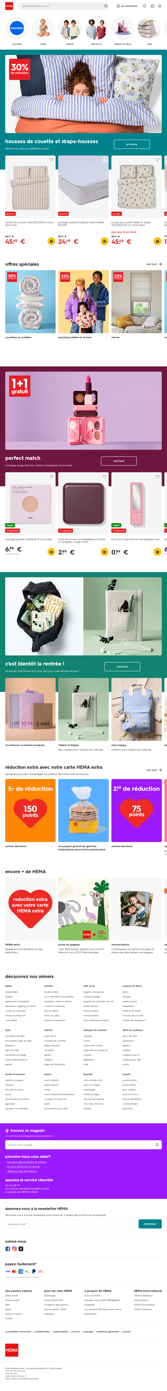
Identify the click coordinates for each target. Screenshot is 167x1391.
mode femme (91, 1006)
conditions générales (107, 1331)
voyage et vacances (55, 1099)
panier (8, 1064)
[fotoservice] (136, 916)
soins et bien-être (93, 1080)
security (75, 1331)
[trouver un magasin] (157, 1145)
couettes (49, 1050)
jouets (126, 1064)
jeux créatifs (129, 1089)
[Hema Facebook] (8, 1249)
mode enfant (51, 992)
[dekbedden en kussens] (30, 305)
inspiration (49, 1314)
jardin (47, 1103)
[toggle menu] (160, 6)
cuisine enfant (130, 1103)
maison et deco (13, 1314)
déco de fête (130, 1036)
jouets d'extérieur (132, 1099)
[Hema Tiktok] (21, 1249)
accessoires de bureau (17, 1099)
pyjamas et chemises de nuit (99, 1001)
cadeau (127, 1050)
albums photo (51, 1085)
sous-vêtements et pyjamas (59, 996)
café (86, 1064)
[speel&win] (83, 916)
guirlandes (128, 1040)
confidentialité (42, 1331)
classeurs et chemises (16, 1108)
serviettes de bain (15, 1036)
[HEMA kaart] (30, 916)
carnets (9, 1085)
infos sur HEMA (92, 1295)
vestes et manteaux (55, 1020)
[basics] (30, 714)
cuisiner (88, 1055)
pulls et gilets (51, 1010)
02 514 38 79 (12, 1185)
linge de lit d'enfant (54, 1064)
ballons (126, 1045)
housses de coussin (133, 1015)
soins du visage (92, 1085)
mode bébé (11, 992)
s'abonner (150, 1223)
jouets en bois (130, 1094)
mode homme (91, 1015)
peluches (127, 1108)
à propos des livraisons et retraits (26, 1162)
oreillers (48, 1059)
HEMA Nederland (143, 1295)
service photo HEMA (55, 1309)
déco (125, 992)
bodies (9, 996)
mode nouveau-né (15, 1015)
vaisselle (88, 1036)
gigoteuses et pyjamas (17, 1001)
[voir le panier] (152, 6)
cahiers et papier (14, 1080)
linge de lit (50, 1036)
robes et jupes (52, 1015)
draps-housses (52, 1045)
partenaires (90, 1314)
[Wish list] (145, 6)
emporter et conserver (96, 1050)
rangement (128, 1006)
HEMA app (49, 1295)
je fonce (83, 110)
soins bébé (11, 1020)
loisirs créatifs (51, 1080)
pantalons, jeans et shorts (57, 1001)
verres (87, 1040)
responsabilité (60, 1331)
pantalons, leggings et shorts (20, 1006)
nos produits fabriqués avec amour (103, 1309)
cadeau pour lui (131, 1055)
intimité (87, 1108)
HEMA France (141, 1300)
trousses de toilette (94, 1099)
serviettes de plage (15, 1055)
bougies (127, 996)
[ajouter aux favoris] (51, 160)
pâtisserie (89, 1059)
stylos (8, 1094)
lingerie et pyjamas (94, 992)
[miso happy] (136, 714)
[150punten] (30, 817)
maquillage (89, 1089)
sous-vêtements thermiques (59, 1094)
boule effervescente (16, 1059)
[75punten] (136, 817)
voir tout (83, 426)
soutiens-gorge (92, 996)
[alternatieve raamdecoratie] (136, 305)
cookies (126, 1331)
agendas (10, 1103)
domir (8, 1309)
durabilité (89, 1304)
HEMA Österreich (143, 1309)
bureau (9, 1318)
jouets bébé (129, 1085)
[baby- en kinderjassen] (83, 305)
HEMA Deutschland (144, 1304)
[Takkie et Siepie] (83, 714)
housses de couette (55, 1040)
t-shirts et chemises (15, 1010)
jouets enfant (130, 1080)
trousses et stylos (14, 1089)
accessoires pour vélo (56, 1108)
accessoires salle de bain (18, 1040)
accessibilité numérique (18, 1331)
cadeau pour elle (132, 1059)
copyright (88, 1331)
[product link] (30, 187)
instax (47, 1089)
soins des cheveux (93, 1103)
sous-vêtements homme (96, 1020)
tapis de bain (12, 1050)
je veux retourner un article (23, 1166)
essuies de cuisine (93, 1045)
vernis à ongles (92, 1094)
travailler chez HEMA (95, 1300)
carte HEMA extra (53, 1300)
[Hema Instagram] (14, 1249)
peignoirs (10, 1045)
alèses (47, 1055)
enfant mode (12, 1300)
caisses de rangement (134, 1020)
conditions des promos (56, 1304)
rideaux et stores (132, 1010)
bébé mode (11, 1295)
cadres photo (130, 1001)
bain (7, 1304)
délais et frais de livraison (22, 1171)
